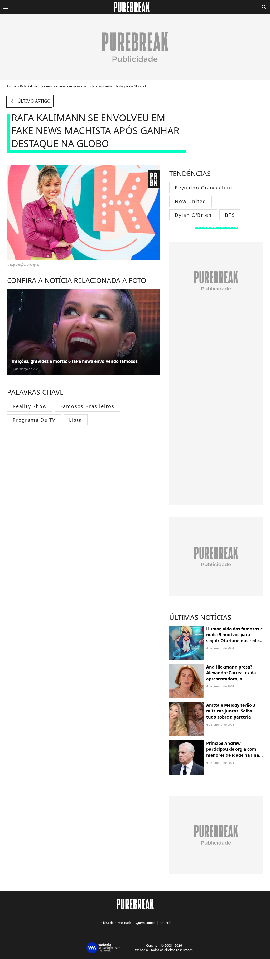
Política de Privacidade (115, 923)
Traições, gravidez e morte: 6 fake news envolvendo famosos (74, 361)
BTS (230, 215)
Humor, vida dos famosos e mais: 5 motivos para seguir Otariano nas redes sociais (234, 637)
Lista (75, 420)
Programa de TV (34, 420)
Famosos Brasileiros (87, 406)
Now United (190, 201)
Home (11, 86)
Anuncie (165, 923)
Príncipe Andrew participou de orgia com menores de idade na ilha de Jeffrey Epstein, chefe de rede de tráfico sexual (234, 755)
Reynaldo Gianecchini (203, 187)
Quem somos (145, 923)
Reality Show (30, 406)
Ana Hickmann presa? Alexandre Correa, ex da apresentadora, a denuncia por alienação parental (231, 679)
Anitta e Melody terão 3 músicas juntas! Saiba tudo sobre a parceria (230, 711)
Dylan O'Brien (193, 215)
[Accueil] (135, 7)
